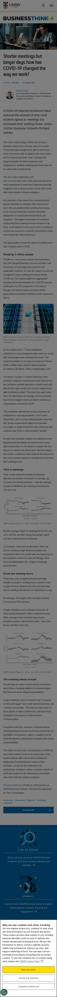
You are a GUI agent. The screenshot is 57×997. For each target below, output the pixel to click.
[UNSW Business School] (14, 5)
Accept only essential (28, 978)
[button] (22, 91)
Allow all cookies (28, 970)
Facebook (11, 181)
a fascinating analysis (24, 259)
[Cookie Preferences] (4, 992)
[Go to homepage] (28, 18)
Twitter (24, 181)
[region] (28, 958)
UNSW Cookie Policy (30, 961)
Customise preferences (28, 986)
